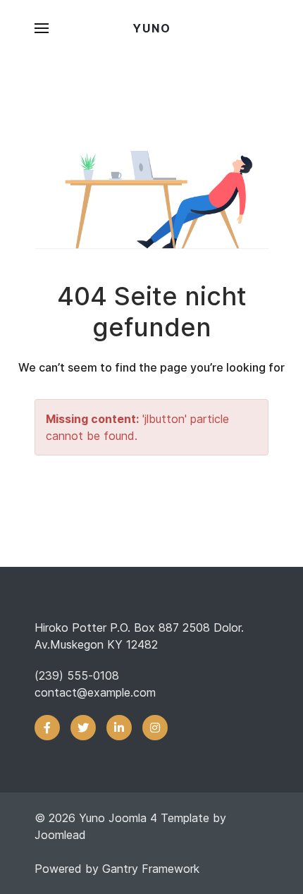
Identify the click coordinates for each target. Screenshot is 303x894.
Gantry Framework (150, 869)
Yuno (151, 28)
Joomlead (60, 835)
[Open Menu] (42, 28)
